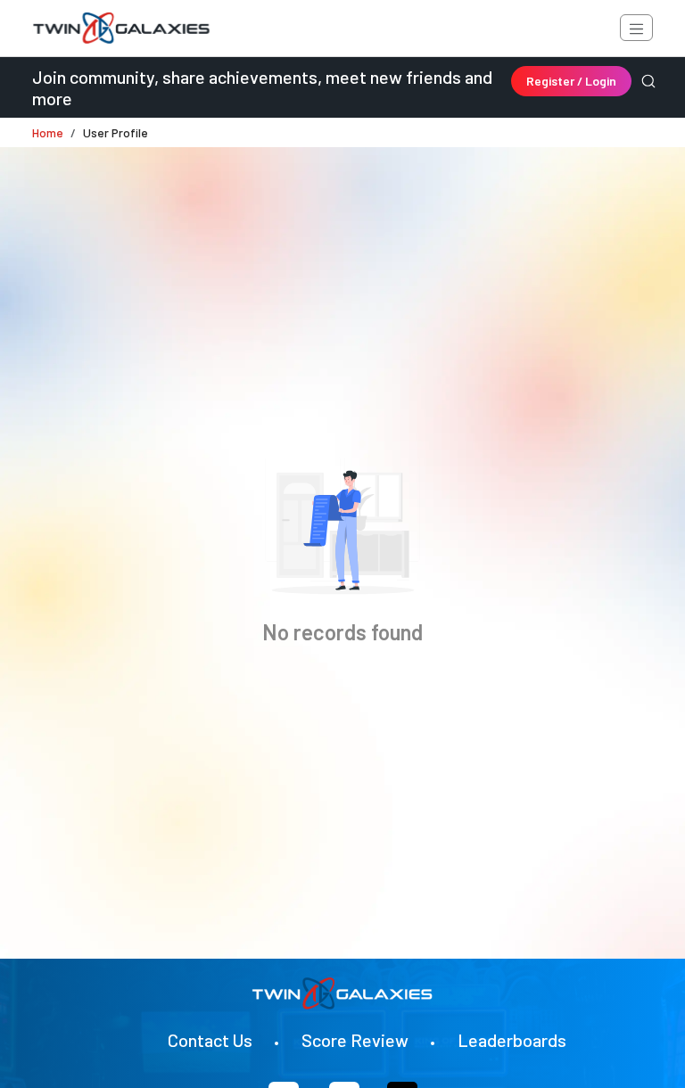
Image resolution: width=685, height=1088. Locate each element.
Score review (355, 1040)
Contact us (210, 1040)
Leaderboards (512, 1040)
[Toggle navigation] (636, 27)
